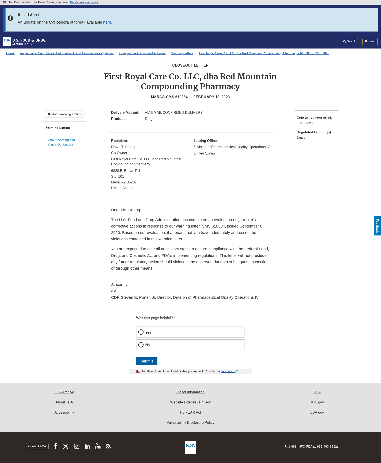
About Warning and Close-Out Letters (61, 142)
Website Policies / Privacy (190, 402)
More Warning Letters (66, 114)
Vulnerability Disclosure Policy (190, 422)
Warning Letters (182, 53)
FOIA (317, 392)
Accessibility (64, 412)
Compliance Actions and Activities (142, 53)
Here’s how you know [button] (83, 2)
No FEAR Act (190, 412)
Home (10, 53)
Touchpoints (228, 371)
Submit (146, 361)
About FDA (64, 402)
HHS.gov (317, 402)
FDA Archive (64, 392)
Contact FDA (37, 446)
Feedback (377, 226)
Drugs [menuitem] (301, 137)
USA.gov (317, 412)
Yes (148, 332)
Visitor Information (190, 392)
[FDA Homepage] (24, 41)
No (147, 344)
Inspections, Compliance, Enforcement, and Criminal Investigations (67, 53)
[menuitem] (316, 121)
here (107, 22)
